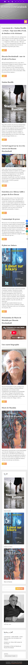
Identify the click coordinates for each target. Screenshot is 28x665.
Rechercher (20, 588)
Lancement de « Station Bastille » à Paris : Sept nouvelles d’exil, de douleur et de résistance (14, 30)
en (18, 1)
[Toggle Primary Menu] (25, 21)
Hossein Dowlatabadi (14, 6)
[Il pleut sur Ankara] (14, 529)
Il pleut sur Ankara (9, 245)
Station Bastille (7, 82)
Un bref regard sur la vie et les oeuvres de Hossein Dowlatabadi (13, 148)
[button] (27, 221)
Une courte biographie (10, 345)
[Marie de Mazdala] (14, 564)
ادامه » (5, 50)
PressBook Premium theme (16, 663)
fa (23, 1)
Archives (6, 653)
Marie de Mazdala (9, 408)
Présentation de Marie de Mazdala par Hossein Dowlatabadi (11, 320)
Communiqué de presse (11, 219)
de (15, 1)
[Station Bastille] (14, 493)
